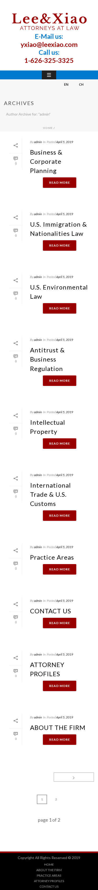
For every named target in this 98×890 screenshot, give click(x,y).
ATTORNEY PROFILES (49, 881)
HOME (49, 864)
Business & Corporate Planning (46, 161)
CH (81, 84)
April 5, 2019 (64, 142)
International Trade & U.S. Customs (50, 494)
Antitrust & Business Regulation (47, 359)
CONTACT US (50, 611)
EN (66, 84)
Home (48, 127)
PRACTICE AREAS (49, 875)
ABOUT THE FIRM (57, 727)
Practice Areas (52, 557)
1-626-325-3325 (49, 60)
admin (38, 142)
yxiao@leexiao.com (49, 44)
